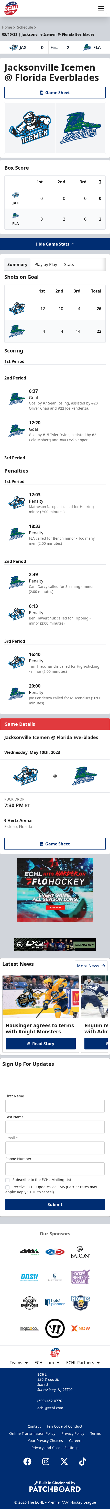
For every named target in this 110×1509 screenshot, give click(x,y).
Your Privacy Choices (45, 1440)
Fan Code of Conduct (64, 1426)
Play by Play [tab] (46, 264)
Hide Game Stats (52, 244)
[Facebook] (27, 1461)
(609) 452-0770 (49, 1400)
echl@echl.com (50, 1407)
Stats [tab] (69, 264)
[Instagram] (46, 1461)
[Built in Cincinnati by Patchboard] (55, 1486)
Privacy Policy (72, 1433)
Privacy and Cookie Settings (55, 1447)
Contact (34, 1426)
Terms (95, 1433)
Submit (55, 1204)
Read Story (43, 1043)
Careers (75, 1440)
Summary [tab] (17, 264)
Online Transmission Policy (32, 1433)
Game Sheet (57, 92)
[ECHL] (11, 8)
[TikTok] (82, 1461)
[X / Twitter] (64, 1461)
